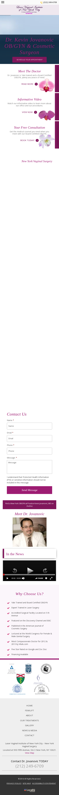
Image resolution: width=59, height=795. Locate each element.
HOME (29, 705)
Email (10, 433)
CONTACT (29, 735)
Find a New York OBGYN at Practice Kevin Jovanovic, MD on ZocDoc (29, 504)
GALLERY (29, 725)
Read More (29, 80)
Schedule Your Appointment (30, 60)
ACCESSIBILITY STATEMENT (44, 783)
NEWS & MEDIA (29, 730)
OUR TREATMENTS (29, 720)
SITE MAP (27, 783)
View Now (29, 109)
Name (10, 420)
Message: (12, 458)
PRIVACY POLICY (14, 783)
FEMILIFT (29, 710)
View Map (29, 752)
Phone (10, 445)
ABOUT (29, 715)
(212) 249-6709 (50, 2)
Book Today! (29, 137)
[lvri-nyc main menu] (2, 2)
